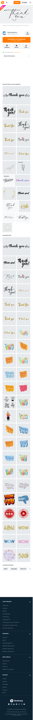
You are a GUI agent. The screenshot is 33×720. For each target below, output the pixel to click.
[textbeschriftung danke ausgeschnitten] (16, 94)
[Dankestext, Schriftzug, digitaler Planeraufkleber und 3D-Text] (10, 249)
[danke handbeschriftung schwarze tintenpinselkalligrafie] (22, 235)
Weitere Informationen (9, 55)
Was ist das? (17, 52)
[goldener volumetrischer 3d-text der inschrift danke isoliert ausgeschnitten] (9, 139)
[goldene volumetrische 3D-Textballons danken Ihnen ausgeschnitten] (9, 125)
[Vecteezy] (2, 2)
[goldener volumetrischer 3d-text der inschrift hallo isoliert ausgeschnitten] (8, 301)
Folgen (27, 34)
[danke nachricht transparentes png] (9, 222)
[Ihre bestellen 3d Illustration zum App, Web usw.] (9, 654)
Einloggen (24, 2)
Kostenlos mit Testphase (16, 39)
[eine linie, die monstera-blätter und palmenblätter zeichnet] (9, 236)
